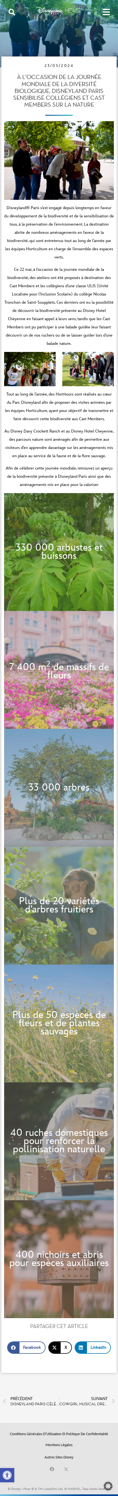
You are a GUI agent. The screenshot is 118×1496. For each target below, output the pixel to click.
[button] (7, 1475)
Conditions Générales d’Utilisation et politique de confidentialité (59, 1434)
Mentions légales (59, 1445)
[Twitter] (66, 1469)
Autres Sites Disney (59, 1457)
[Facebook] (51, 1469)
